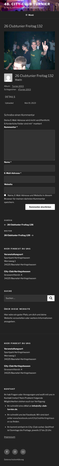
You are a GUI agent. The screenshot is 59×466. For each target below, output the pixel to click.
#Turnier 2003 (24, 89)
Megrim (18, 79)
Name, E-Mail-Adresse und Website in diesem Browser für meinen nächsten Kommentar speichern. (28, 198)
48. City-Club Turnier (27, 4)
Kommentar (11, 127)
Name (7, 162)
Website (8, 184)
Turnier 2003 (18, 86)
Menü (31, 15)
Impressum (9, 437)
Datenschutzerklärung (14, 459)
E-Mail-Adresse (12, 173)
